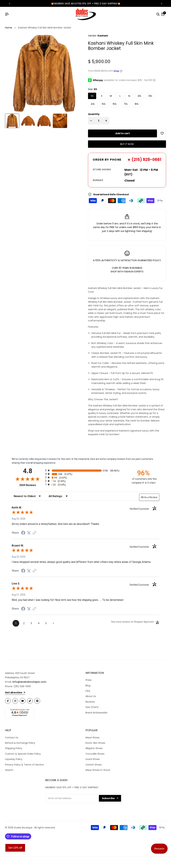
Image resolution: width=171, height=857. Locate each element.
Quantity (94, 114)
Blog (88, 685)
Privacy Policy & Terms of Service (24, 764)
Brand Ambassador (97, 712)
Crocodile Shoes (95, 753)
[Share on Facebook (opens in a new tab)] (23, 533)
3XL (150, 96)
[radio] (85, 470)
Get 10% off (15, 847)
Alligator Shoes (94, 748)
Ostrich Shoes (94, 764)
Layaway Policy (13, 759)
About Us (91, 696)
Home (8, 27)
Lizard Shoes (93, 759)
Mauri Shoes (93, 737)
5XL (104, 104)
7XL (126, 104)
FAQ (88, 691)
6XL (115, 104)
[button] (162, 133)
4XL (93, 104)
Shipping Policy (13, 748)
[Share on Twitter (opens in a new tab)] (29, 532)
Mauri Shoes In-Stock (98, 770)
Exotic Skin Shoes (95, 743)
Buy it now (127, 144)
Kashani (103, 35)
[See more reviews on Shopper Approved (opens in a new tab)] (34, 533)
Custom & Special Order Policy (23, 753)
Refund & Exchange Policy (20, 743)
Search (9, 770)
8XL (137, 104)
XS (92, 96)
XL (129, 96)
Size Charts (92, 707)
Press (89, 680)
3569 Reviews (31, 485)
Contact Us (11, 737)
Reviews (90, 701)
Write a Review (149, 497)
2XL (139, 96)
